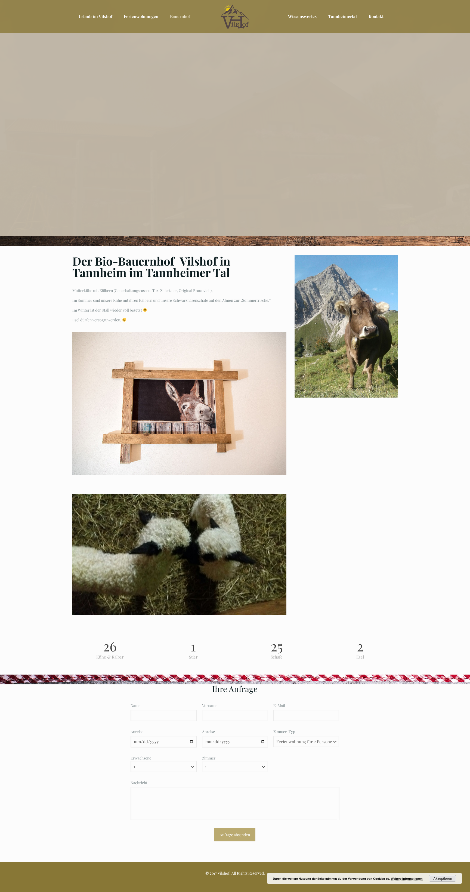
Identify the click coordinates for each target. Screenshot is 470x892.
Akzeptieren (442, 878)
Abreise (208, 731)
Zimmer (208, 758)
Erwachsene (141, 758)
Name (135, 705)
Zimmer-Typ (284, 731)
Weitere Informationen (407, 878)
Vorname (209, 705)
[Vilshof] (235, 16)
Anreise (137, 731)
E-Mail (279, 705)
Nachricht (139, 782)
